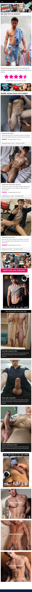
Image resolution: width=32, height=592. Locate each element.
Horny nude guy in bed (9, 445)
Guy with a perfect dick (9, 351)
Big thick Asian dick (7, 133)
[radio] (6, 76)
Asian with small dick (8, 398)
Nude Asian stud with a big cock (11, 184)
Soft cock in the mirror (8, 237)
